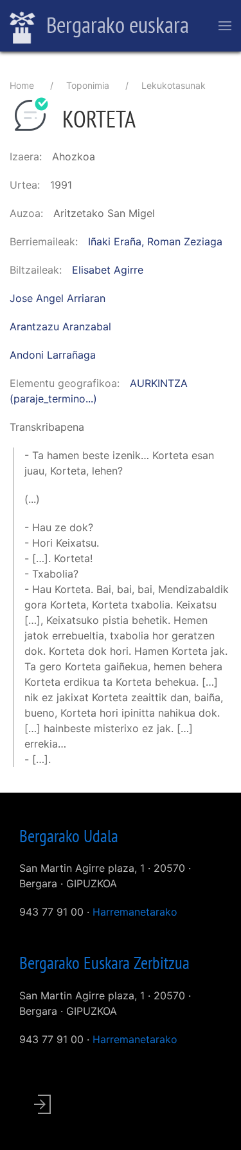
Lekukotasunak (173, 85)
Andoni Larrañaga (53, 354)
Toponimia (87, 85)
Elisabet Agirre (107, 269)
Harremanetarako (135, 911)
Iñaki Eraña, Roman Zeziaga (155, 241)
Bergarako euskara (115, 24)
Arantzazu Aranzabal (60, 326)
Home (22, 85)
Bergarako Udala (68, 835)
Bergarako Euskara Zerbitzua (104, 962)
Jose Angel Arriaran (57, 298)
